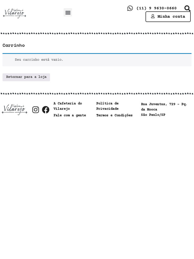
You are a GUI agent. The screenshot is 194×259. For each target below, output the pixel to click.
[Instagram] (35, 110)
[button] (68, 12)
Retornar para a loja (26, 77)
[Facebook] (46, 110)
